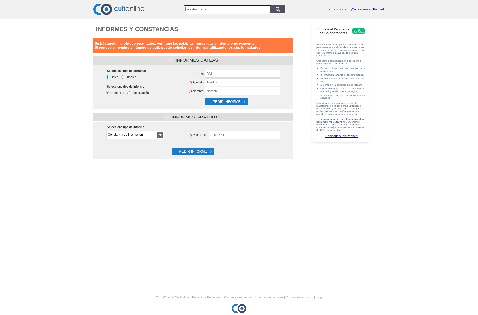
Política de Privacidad (207, 297)
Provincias (336, 9)
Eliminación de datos (269, 297)
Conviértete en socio (299, 297)
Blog (319, 297)
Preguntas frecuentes (238, 297)
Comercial (117, 93)
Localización (140, 93)
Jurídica (131, 77)
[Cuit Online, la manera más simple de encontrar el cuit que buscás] (118, 9)
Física (114, 77)
